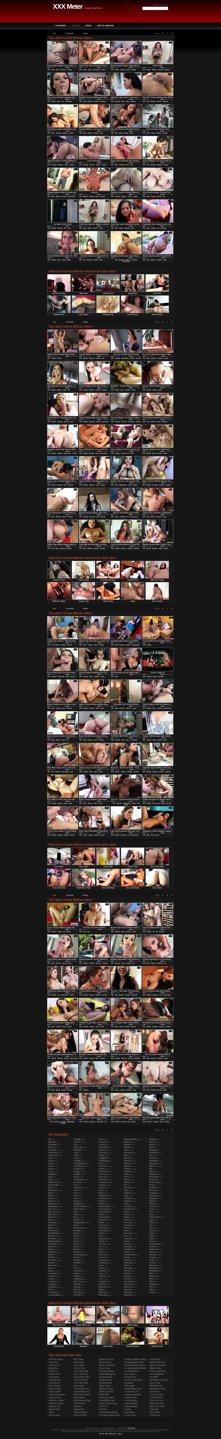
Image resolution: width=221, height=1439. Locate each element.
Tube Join (53, 1362)
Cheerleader (54, 1295)
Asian (148, 228)
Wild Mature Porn (157, 1389)
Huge (69, 228)
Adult (51, 1412)
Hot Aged (128, 1383)
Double (76, 1230)
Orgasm (127, 1193)
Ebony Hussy (105, 1362)
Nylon (126, 1179)
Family (76, 1260)
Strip (151, 1185)
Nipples (132, 358)
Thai (151, 1214)
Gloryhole (103, 1179)
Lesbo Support (131, 1406)
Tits (63, 101)
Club (75, 1152)
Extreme (77, 1252)
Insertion (103, 1228)
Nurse (127, 1177)
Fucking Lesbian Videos (135, 1359)
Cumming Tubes (106, 1397)
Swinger (153, 1198)
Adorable (52, 1144)
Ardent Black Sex (82, 1392)
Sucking (153, 1190)
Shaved (166, 164)
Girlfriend (103, 1171)
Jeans (101, 1241)
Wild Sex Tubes (56, 1403)
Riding (127, 1271)
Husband (103, 1220)
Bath (50, 1187)
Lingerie (104, 164)
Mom (126, 1155)
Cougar (76, 1171)
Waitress (153, 1265)
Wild (151, 1281)
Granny (102, 1185)
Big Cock (92, 164)
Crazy (72, 421)
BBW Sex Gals (106, 1389)
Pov (165, 963)
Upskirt (152, 1252)
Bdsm (51, 1195)
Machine (103, 1287)
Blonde (117, 69)
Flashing (77, 1292)
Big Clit (51, 1209)
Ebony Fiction (80, 1415)
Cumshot (102, 196)
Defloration (78, 1209)
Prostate (128, 1246)
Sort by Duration (105, 26)
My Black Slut (105, 1380)
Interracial (123, 516)
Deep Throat (71, 196)
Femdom (77, 1271)
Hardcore (167, 69)
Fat (74, 1265)
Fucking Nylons (131, 1371)
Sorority (153, 1158)
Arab (50, 1166)
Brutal (51, 1262)
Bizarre (51, 1225)
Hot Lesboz (129, 1386)
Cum (84, 931)
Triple (151, 1233)
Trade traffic (131, 1428)
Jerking (102, 1244)
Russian (128, 1276)
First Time (78, 1281)
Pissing (127, 1225)
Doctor (76, 1220)
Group (101, 1187)
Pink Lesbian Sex (158, 1371)
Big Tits (159, 196)
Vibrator (153, 1254)
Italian (101, 1233)
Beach (121, 133)
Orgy (126, 1195)
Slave (151, 1147)
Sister (152, 1142)
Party (126, 1211)
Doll (75, 1225)
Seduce (127, 1287)
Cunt (131, 164)
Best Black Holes (82, 1395)
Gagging (103, 1158)
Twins (151, 1236)
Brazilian (52, 1252)
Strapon (152, 1179)
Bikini (50, 1220)
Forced (102, 1144)
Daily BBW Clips (106, 1400)
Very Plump (155, 1383)
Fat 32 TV (103, 1406)
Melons (127, 1144)
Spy (151, 1169)
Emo (75, 1238)
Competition (79, 1163)
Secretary (128, 1284)
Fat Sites (103, 1409)
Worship (153, 1284)
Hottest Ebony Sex (107, 1374)
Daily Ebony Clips (82, 1400)
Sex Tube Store (81, 1383)
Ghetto (102, 1169)
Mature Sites (155, 1368)
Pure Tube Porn (81, 1374)
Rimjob (127, 1273)
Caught (51, 1284)
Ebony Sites (104, 1368)
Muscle (127, 1166)
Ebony (76, 1236)
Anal (148, 101)
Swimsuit (153, 1195)
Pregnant (128, 1238)
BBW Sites (104, 1395)
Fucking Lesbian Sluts (109, 1415)
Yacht (151, 1287)
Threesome (96, 69)
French (102, 1150)
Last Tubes (54, 1377)
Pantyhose (129, 1209)
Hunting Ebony (106, 1377)
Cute (97, 1026)
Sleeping (153, 1150)
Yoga (151, 1289)
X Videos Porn (156, 1397)
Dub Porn (53, 1371)
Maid (101, 1289)
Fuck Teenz (129, 1374)
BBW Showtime (106, 1392)
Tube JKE (154, 1409)
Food (101, 1139)
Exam (76, 1246)
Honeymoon (104, 1209)
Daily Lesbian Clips (108, 1403)
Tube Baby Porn (81, 1389)
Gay (101, 1163)
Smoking (153, 1152)
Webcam (153, 1268)
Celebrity (52, 1287)
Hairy (101, 1193)
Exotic (76, 1249)
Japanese (163, 228)
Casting (52, 1281)
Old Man (128, 1187)
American (65, 133)
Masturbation (126, 261)
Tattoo (166, 1058)
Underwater (154, 1244)
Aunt (50, 1177)
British (51, 1257)
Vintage (152, 1257)
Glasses (103, 1177)
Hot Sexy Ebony (106, 1371)
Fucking (103, 69)
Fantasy (71, 133)
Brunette (122, 69)
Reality (127, 1260)
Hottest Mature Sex (133, 1389)
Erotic (76, 1241)
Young (152, 1292)
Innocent (103, 1225)
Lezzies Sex (130, 1415)
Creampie (78, 1179)
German (102, 1166)
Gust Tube (78, 1362)
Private (127, 1244)
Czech (76, 1195)
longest (85, 33)
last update (70, 33)
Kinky (101, 1249)
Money (127, 1158)
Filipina (76, 1276)
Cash (50, 1279)
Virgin (151, 1260)
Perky (126, 1217)
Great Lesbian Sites (133, 1380)
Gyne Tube (79, 1365)
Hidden (102, 1203)
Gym (101, 1190)
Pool (126, 1230)
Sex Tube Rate (81, 1380)
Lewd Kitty (129, 1412)
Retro (126, 1265)
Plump (127, 1228)
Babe (53, 69)
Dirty (65, 228)
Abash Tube (54, 1409)
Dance (76, 1201)
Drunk (76, 1233)
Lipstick (102, 1284)
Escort (76, 1244)
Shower (103, 485)
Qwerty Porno (55, 1389)
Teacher (153, 1206)
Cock (75, 1155)
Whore (152, 1276)
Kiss (101, 1252)
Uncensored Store (57, 1395)
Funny (101, 1155)
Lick (88, 931)
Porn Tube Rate (81, 1371)
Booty (51, 1249)
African (51, 1147)
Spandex (153, 1161)
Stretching (154, 1182)
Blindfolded (53, 1233)
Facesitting (78, 1254)
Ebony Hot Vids (106, 1359)
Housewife (104, 1211)
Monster (128, 1161)
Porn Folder (155, 1412)
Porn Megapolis (157, 1374)
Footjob (102, 1142)
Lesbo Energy (130, 1400)
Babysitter (53, 1182)
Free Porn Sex (156, 1400)
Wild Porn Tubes (56, 1400)
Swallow (153, 1193)
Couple (98, 164)
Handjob (104, 389)
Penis (126, 1214)
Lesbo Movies (130, 1403)
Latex (101, 1265)
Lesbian (69, 69)
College (77, 1161)
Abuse (120, 1434)
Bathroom (52, 1190)
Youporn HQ (54, 1406)
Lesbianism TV (131, 1392)
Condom (77, 1169)
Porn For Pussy (157, 1395)
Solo (152, 835)
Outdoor (127, 1201)
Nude (126, 1174)
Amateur (149, 676)
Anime (51, 1161)
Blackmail (53, 1230)
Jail (100, 1236)
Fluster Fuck (54, 1374)
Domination (78, 1228)
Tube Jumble (55, 1392)
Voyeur (152, 1262)
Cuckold (77, 1182)
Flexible (77, 1295)
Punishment (129, 1254)
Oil (125, 1185)
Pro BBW (154, 1377)
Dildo (95, 803)
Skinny (152, 1144)
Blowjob (154, 69)
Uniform (153, 1246)
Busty (57, 69)
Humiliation (104, 1217)
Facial (58, 101)
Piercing (128, 1222)
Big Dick (52, 1214)
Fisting (76, 1287)
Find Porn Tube (157, 1403)
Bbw (50, 1193)
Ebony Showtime (107, 1365)
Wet (151, 1273)
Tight (151, 1220)
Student (152, 1187)
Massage (159, 164)
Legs (101, 1273)
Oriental (127, 1198)
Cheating (52, 1292)
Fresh (88, 26)
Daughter (77, 1203)
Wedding (153, 1271)
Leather (102, 1271)
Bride (50, 1254)
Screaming (129, 1281)
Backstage (53, 1185)
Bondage (52, 1244)
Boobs (160, 389)
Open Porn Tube (157, 1406)
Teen (127, 739)
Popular (76, 26)
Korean (102, 1257)
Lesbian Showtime (132, 1395)
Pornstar (58, 133)
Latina (85, 69)
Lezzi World (155, 1359)
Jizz (101, 1246)
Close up (127, 259)
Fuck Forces (54, 1383)
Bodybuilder (53, 1241)
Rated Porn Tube (82, 1377)
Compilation (68, 101)
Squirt (152, 1171)
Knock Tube (79, 1368)
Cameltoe (52, 1273)
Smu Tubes (79, 1386)
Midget (127, 1147)
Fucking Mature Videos (134, 1365)
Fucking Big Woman (108, 1412)
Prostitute (128, 1249)
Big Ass (163, 803)
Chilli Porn (155, 1415)
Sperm (101, 771)
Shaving (127, 1292)
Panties (53, 358)
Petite (126, 1220)
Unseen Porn (55, 1397)
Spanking (153, 1163)
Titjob (151, 1222)
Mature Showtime (157, 1365)
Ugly (151, 1238)
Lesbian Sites (130, 1397)
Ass (103, 358)
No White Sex (105, 1383)
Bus (50, 1268)
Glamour (103, 1174)
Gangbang (103, 1161)
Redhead (128, 1262)
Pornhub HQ (54, 1380)
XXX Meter (67, 6)
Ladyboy (103, 1262)
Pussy (90, 69)
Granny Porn (130, 1377)
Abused (51, 1142)
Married (102, 1292)
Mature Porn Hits (157, 1362)
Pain (126, 1203)
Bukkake (52, 1265)
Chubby (77, 1139)
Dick (75, 1211)
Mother (127, 1163)
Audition (52, 1174)
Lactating (103, 1260)
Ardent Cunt (54, 1365)
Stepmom (153, 1174)
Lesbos (127, 1409)
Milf (128, 453)
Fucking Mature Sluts (134, 1362)
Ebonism (78, 1406)
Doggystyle (105, 421)
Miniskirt (128, 1152)
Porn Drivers (54, 1386)
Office (116, 676)
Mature (69, 259)
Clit (75, 1144)
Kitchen (134, 803)
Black (51, 1228)
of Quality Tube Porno (93, 8)
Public (127, 1252)
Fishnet (135, 485)
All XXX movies (56, 1359)
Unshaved (154, 1249)
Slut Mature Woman (159, 1380)
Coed (75, 1158)
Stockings (103, 101)
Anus (71, 771)
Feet (75, 1268)
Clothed (77, 1150)
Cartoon (52, 1276)
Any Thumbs (54, 1415)
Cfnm (50, 1289)
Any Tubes (79, 1359)
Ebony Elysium (81, 1412)
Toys (151, 1228)
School (127, 1279)
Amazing (59, 421)
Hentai (102, 1201)
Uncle (151, 1241)
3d (49, 1139)
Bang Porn (54, 1368)
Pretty (127, 1241)
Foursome (103, 1147)
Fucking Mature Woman (135, 1368)
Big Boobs (134, 994)
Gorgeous (103, 1182)
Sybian (152, 1201)
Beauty (51, 1201)
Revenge (128, 1268)
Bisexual (52, 1222)
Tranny (152, 1230)
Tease (152, 1209)
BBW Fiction (105, 1386)
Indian (101, 1222)
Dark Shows (79, 1403)
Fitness (76, 1289)
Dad (75, 1198)
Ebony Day (79, 1409)
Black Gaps (79, 1397)
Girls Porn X (155, 1392)
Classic (77, 1142)
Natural (127, 1169)
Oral (164, 196)
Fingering (63, 69)
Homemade (104, 1206)
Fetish (76, 1273)
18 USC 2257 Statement (107, 1434)
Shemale (128, 1295)
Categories (60, 26)
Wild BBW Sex (156, 1386)
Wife (151, 1279)
